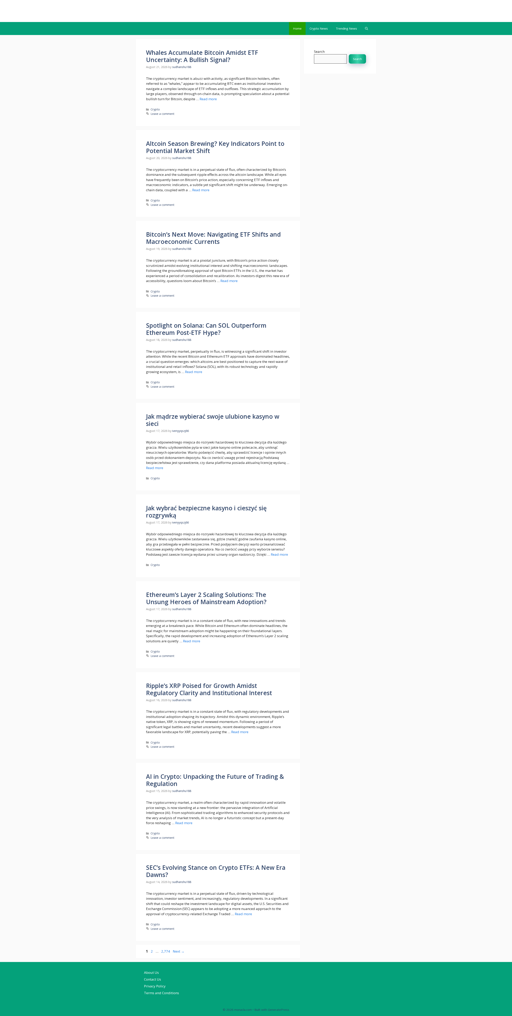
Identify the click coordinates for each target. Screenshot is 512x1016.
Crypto (155, 109)
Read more (208, 99)
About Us (151, 972)
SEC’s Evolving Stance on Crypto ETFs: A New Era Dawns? (215, 871)
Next (178, 951)
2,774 (165, 951)
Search (319, 51)
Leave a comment (162, 114)
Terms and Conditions (161, 993)
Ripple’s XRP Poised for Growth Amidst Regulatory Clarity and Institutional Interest (209, 689)
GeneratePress (278, 1010)
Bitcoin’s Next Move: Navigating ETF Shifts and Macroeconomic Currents (213, 238)
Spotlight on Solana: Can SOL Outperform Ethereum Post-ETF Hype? (206, 329)
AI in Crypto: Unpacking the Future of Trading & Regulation (215, 780)
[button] (366, 28)
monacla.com (160, 11)
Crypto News (319, 28)
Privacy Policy (155, 986)
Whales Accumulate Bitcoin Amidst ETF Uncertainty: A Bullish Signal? (202, 56)
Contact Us (152, 979)
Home (297, 28)
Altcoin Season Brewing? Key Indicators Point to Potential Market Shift (215, 147)
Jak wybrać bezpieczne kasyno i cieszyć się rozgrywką (206, 511)
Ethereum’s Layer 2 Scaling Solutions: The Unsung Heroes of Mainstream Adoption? (206, 598)
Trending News (346, 28)
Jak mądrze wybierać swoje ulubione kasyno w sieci (212, 420)
